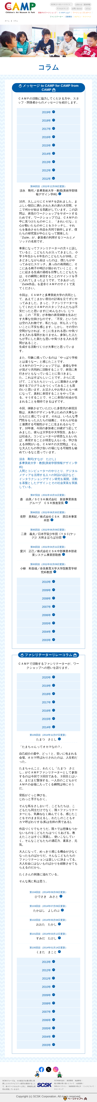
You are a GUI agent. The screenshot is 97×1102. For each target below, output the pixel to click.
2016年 (46, 137)
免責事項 (78, 1080)
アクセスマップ (62, 8)
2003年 (46, 640)
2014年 (46, 153)
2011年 (46, 978)
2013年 (46, 162)
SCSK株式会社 (59, 1080)
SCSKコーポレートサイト (60, 4)
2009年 (46, 590)
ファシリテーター (56, 17)
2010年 (46, 581)
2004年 (46, 631)
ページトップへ (75, 1098)
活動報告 (68, 17)
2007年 (46, 606)
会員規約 (79, 1083)
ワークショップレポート (82, 13)
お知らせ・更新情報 (82, 4)
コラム (87, 8)
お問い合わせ (77, 8)
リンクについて (88, 1086)
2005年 (46, 623)
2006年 (46, 615)
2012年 (46, 170)
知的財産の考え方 (75, 1086)
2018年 (46, 120)
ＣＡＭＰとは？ (64, 13)
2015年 (46, 145)
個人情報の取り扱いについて (64, 1083)
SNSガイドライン (60, 1086)
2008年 (46, 598)
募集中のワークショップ (47, 13)
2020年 (46, 677)
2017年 (46, 128)
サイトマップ (58, 1089)
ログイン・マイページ (82, 17)
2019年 (46, 112)
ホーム (7, 21)
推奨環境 (70, 1080)
